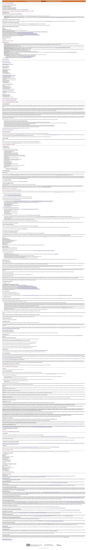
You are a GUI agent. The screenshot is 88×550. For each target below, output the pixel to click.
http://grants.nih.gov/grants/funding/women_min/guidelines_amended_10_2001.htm (27, 502)
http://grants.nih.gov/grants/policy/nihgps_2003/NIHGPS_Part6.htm (10, 328)
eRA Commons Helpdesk (25, 307)
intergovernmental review (13, 319)
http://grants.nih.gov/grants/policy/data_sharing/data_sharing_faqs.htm (75, 355)
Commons (68, 222)
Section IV (48, 25)
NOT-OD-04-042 (22, 359)
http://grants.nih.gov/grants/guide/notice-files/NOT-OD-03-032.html (13, 357)
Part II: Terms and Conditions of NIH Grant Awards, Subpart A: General (51, 443)
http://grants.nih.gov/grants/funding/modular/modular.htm (51, 134)
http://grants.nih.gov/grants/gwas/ (38, 362)
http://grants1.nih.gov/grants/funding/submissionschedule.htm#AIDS (27, 286)
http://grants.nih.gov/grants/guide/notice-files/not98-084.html (59, 482)
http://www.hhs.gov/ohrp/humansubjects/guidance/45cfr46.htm (12, 479)
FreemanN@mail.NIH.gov (7, 459)
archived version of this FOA (61, 17)
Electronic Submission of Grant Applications (64, 235)
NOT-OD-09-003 (70, 52)
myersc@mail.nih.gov (7, 470)
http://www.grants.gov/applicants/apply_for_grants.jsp (32, 295)
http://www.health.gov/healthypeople (7, 527)
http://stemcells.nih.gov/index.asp (23, 512)
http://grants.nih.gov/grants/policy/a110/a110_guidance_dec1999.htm (71, 497)
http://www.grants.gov (49, 21)
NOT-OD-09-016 (75, 52)
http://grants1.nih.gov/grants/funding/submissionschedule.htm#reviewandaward (27, 287)
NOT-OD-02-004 (26, 347)
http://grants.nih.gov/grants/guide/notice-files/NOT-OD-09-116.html (38, 512)
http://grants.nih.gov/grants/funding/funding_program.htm (62, 47)
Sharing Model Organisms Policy (14, 359)
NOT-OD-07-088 (30, 362)
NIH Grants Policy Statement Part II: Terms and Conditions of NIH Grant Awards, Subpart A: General (54, 436)
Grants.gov (63, 222)
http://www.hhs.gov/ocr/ (41, 520)
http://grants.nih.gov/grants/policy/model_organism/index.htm (52, 492)
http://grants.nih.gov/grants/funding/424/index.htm (41, 350)
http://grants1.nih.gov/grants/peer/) (51, 373)
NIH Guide (43, 1)
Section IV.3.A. (61, 298)
